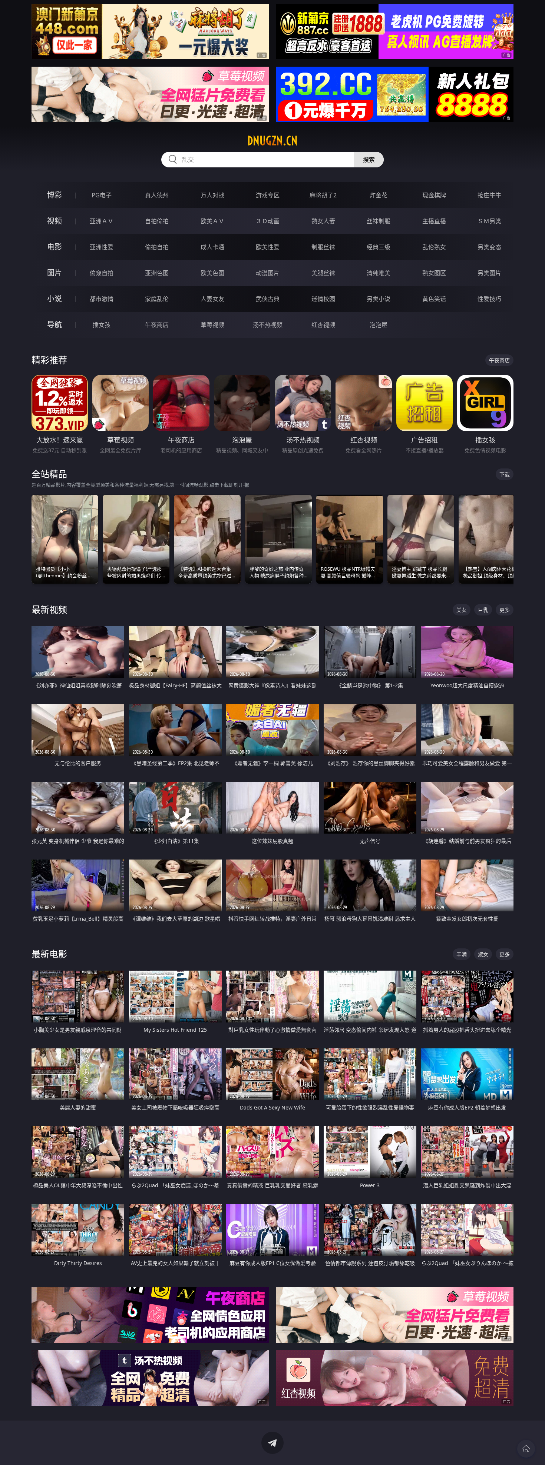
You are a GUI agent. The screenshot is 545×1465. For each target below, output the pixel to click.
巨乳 (483, 609)
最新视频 (49, 609)
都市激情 (101, 299)
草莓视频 (212, 325)
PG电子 (102, 195)
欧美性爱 (268, 247)
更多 (504, 609)
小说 (54, 299)
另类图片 (489, 273)
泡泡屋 (378, 325)
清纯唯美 (378, 273)
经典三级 (378, 247)
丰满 (461, 954)
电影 (54, 247)
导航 (54, 325)
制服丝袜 (323, 247)
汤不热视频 (268, 325)
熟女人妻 (323, 221)
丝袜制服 (378, 221)
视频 (54, 221)
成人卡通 (212, 247)
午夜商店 (157, 325)
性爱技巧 (489, 299)
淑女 (483, 954)
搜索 (369, 160)
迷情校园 (323, 299)
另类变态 (489, 247)
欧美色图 (212, 273)
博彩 (54, 195)
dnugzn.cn (272, 140)
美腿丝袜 (323, 273)
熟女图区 (434, 273)
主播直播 (434, 221)
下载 (504, 474)
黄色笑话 (434, 299)
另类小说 (378, 299)
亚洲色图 (157, 273)
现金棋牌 (434, 195)
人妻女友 (212, 299)
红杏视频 (323, 325)
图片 (54, 273)
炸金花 (378, 195)
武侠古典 (268, 299)
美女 (461, 609)
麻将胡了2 (323, 195)
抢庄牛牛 (489, 195)
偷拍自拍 (157, 247)
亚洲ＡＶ (101, 221)
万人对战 (212, 195)
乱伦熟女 (434, 247)
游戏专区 (268, 195)
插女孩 (101, 325)
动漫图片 (268, 273)
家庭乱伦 (157, 299)
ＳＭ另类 (489, 221)
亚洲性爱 (101, 247)
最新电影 (49, 954)
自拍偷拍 (157, 221)
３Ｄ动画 (268, 221)
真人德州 (157, 195)
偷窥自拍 (101, 273)
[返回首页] (526, 1449)
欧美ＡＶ (212, 221)
